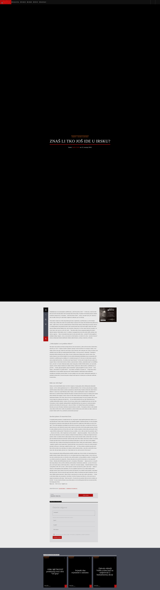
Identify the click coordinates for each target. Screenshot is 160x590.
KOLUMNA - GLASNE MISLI (83, 147)
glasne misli (62, 510)
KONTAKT (43, 2)
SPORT (30, 2)
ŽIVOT (36, 2)
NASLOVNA (16, 2)
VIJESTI (24, 2)
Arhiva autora (86, 517)
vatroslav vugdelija (71, 510)
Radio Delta (76, 157)
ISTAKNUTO (74, 147)
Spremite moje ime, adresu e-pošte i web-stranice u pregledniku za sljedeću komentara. (73, 556)
